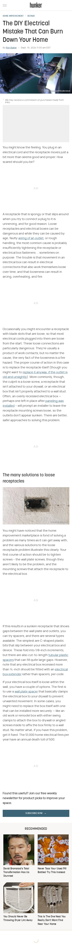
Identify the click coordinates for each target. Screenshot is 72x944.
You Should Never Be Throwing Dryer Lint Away (17, 918)
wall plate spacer (26, 691)
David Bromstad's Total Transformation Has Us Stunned (16, 872)
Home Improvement (13, 16)
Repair (31, 16)
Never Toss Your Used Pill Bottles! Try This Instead (52, 870)
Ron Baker (11, 48)
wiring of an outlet (31, 238)
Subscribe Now (34, 813)
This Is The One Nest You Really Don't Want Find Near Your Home (52, 920)
